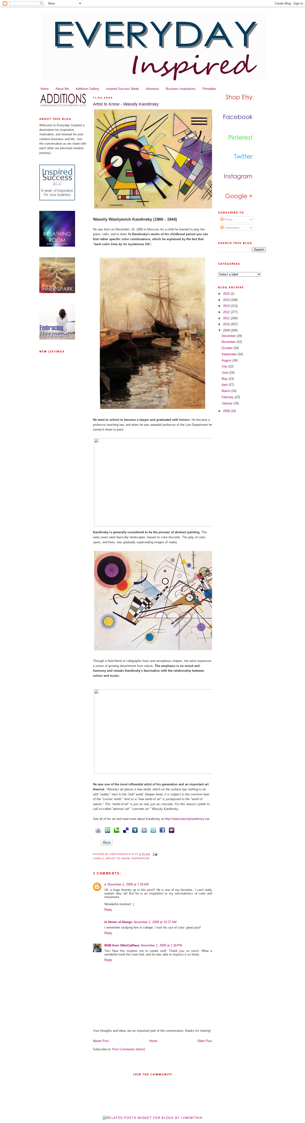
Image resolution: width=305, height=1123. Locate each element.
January (228, 403)
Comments (231, 227)
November (229, 342)
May (225, 379)
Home (45, 89)
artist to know (117, 858)
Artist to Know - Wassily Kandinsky (126, 104)
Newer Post (101, 1041)
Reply (108, 909)
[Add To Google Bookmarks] (97, 830)
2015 (227, 293)
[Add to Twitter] (152, 830)
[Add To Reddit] (143, 830)
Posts (228, 219)
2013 (227, 306)
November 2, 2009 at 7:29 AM (128, 884)
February (228, 397)
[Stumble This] (106, 830)
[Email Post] (154, 854)
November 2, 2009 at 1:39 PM (161, 945)
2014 (227, 300)
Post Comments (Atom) (128, 1049)
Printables (209, 89)
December (229, 336)
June (225, 372)
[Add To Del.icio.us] (124, 830)
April (225, 384)
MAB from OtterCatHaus (121, 945)
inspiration (140, 858)
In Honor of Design (118, 922)
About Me (62, 89)
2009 (227, 330)
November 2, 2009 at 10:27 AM (155, 922)
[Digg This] (134, 830)
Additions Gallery (87, 89)
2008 (227, 411)
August (227, 360)
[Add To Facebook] (161, 830)
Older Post (204, 1041)
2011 (227, 318)
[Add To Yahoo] (170, 830)
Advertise (152, 89)
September (230, 354)
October (228, 348)
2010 (227, 324)
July (225, 366)
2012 (227, 312)
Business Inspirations (181, 89)
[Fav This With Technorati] (115, 830)
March (226, 391)
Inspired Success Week (122, 89)
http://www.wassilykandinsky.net (187, 819)
